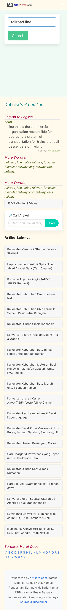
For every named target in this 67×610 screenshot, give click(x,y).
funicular (50, 162)
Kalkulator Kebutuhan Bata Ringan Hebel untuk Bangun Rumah (30, 351)
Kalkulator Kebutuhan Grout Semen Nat (31, 296)
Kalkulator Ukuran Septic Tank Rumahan (27, 471)
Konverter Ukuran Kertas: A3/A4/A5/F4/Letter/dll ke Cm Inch (30, 400)
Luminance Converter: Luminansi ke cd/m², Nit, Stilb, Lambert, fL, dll (31, 516)
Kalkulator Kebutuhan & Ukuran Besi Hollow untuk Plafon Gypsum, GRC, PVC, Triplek (31, 368)
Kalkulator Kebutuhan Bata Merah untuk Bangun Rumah (30, 385)
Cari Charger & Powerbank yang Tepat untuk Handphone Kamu (33, 456)
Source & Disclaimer (33, 602)
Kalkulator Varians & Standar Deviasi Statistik (32, 251)
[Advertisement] (33, 70)
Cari (52, 223)
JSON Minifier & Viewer (23, 203)
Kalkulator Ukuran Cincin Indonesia (30, 324)
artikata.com (38, 578)
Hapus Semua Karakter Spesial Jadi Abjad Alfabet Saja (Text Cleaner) (31, 266)
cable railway (32, 162)
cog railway (37, 167)
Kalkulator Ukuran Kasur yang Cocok (31, 443)
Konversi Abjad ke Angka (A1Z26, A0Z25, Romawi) (29, 281)
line (19, 162)
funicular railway (16, 167)
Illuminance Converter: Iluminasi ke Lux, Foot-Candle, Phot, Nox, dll (30, 531)
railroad (9, 162)
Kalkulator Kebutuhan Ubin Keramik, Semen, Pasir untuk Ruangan (31, 311)
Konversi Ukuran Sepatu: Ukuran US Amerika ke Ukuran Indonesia (31, 501)
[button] (62, 5)
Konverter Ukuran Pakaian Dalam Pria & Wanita (32, 337)
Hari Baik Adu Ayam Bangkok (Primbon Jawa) (33, 486)
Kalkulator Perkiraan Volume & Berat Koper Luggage (31, 415)
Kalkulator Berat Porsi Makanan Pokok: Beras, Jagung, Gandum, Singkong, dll (33, 430)
